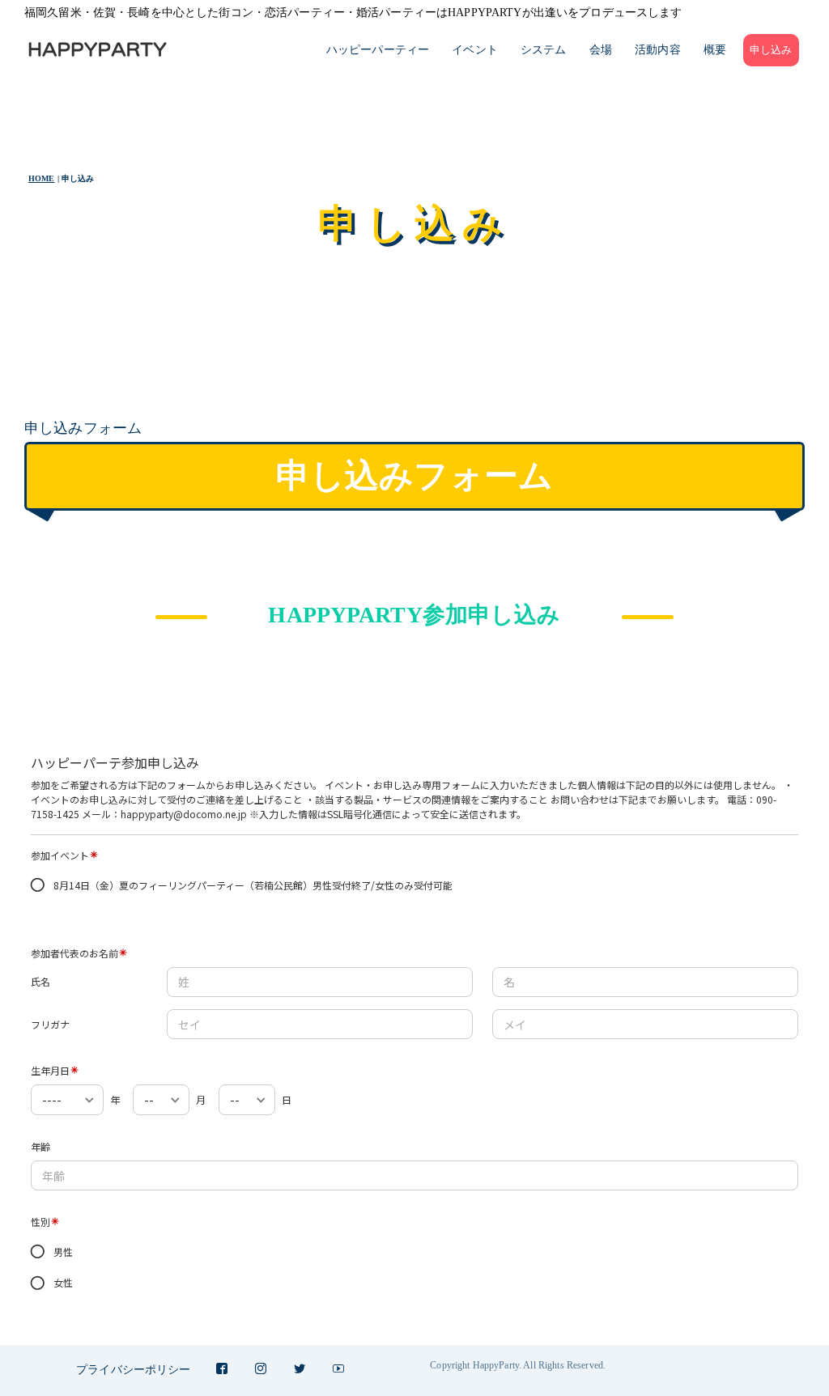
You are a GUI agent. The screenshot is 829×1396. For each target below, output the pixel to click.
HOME (41, 178)
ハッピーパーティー (377, 50)
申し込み (771, 50)
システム (544, 50)
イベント (475, 50)
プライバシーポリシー (133, 1370)
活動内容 (658, 50)
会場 (600, 50)
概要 (715, 50)
